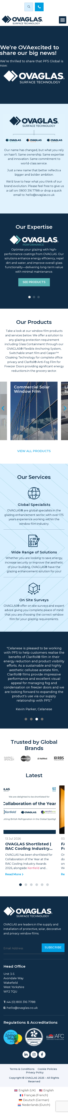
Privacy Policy (35, 1072)
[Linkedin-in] (25, 1054)
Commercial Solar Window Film (32, 389)
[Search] (28, 7)
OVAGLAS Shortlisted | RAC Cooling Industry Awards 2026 (28, 849)
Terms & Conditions (22, 1069)
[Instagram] (34, 1054)
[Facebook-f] (42, 1054)
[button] (62, 20)
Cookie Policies (47, 1069)
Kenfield (34, 868)
